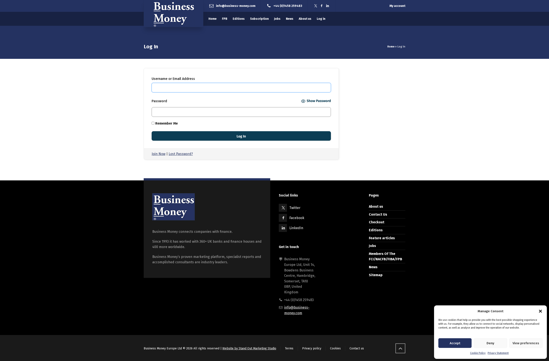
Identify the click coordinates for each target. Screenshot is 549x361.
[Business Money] (173, 13)
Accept (455, 343)
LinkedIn (296, 228)
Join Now (158, 154)
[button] (540, 311)
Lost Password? (181, 154)
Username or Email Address (173, 79)
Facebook (296, 218)
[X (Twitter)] (316, 6)
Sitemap (376, 275)
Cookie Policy (478, 353)
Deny (490, 343)
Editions (376, 230)
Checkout (376, 222)
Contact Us (378, 214)
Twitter (294, 208)
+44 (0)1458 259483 (287, 6)
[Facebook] (322, 6)
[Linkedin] (328, 6)
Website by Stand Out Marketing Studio (249, 348)
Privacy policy (311, 348)
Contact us (357, 348)
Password (159, 101)
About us (376, 206)
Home (390, 46)
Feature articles (382, 238)
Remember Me (166, 123)
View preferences (526, 343)
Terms (289, 348)
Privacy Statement (498, 353)
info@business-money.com (235, 6)
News (373, 267)
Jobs (372, 246)
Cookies (335, 348)
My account (397, 6)
